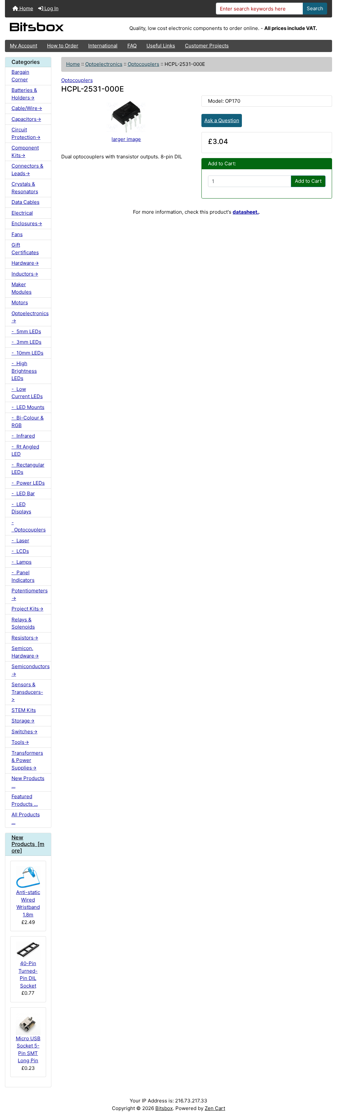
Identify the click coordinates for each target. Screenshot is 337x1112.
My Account (23, 45)
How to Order (62, 45)
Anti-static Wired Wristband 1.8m (28, 903)
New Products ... (28, 782)
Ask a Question (221, 120)
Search (315, 8)
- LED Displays (21, 508)
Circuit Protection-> (26, 133)
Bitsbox (164, 1108)
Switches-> (25, 731)
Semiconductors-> (31, 670)
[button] (325, 1081)
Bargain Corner (20, 76)
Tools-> (20, 742)
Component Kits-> (25, 151)
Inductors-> (25, 274)
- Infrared (23, 436)
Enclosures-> (27, 223)
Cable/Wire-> (27, 108)
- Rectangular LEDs (28, 468)
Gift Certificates (25, 249)
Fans (17, 234)
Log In (51, 8)
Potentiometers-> (30, 594)
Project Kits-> (27, 609)
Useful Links (160, 45)
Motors (20, 302)
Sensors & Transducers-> (27, 691)
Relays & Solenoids (23, 623)
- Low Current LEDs (27, 393)
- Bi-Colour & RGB (28, 421)
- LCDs (20, 551)
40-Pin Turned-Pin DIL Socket (28, 974)
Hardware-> (25, 263)
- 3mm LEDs (26, 342)
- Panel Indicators (23, 576)
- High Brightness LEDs (24, 370)
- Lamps (22, 562)
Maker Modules (22, 288)
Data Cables (25, 202)
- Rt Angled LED (25, 450)
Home (25, 8)
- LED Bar (23, 493)
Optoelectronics (103, 64)
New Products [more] (28, 844)
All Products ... (26, 818)
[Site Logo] (59, 28)
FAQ (132, 45)
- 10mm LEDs (27, 353)
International (102, 45)
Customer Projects (207, 45)
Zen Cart (215, 1108)
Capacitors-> (26, 119)
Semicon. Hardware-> (25, 652)
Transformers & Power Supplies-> (27, 760)
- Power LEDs (28, 483)
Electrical (22, 213)
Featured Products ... (25, 800)
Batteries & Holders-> (24, 94)
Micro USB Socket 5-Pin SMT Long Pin (28, 1049)
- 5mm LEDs (26, 331)
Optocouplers (143, 64)
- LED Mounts (28, 407)
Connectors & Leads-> (27, 169)
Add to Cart (308, 181)
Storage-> (23, 721)
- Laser (20, 540)
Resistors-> (25, 638)
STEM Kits (24, 710)
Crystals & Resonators (25, 188)
